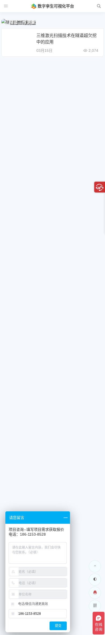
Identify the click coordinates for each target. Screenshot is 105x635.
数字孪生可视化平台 (56, 6)
